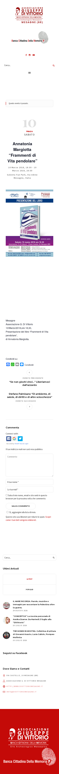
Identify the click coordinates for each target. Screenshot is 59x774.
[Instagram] (30, 55)
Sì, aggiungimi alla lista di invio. (22, 512)
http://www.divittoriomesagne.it (24, 686)
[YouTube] (34, 55)
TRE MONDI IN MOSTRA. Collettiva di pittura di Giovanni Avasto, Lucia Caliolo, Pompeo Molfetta (34, 634)
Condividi (29, 364)
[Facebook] (26, 55)
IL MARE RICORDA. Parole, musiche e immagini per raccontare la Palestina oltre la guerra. (33, 604)
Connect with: (12, 433)
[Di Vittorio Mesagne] (29, 15)
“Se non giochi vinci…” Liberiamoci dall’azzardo (29, 383)
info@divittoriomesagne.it (21, 692)
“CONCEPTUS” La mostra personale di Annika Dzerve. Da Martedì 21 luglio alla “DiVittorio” (32, 619)
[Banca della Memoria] (29, 38)
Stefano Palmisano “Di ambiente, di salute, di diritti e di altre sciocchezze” (29, 395)
